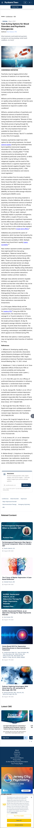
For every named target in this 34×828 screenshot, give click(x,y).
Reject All (18, 820)
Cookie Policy (14, 812)
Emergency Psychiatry (24, 504)
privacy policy (6, 490)
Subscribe (25, 485)
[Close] (31, 797)
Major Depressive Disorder (10, 501)
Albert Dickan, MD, (20, 654)
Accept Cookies (19, 825)
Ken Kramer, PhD (8, 617)
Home (3, 16)
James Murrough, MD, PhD (10, 694)
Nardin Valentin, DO (9, 548)
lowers (25, 242)
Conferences (9, 16)
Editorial (17, 756)
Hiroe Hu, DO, (20, 692)
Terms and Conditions (17, 758)
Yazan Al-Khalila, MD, (23, 652)
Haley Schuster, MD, (8, 655)
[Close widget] (31, 769)
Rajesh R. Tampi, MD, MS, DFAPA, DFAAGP (14, 657)
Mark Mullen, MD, (18, 655)
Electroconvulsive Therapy (9, 504)
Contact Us (17, 754)
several (3, 145)
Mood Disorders (14, 498)
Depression (24, 498)
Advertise (17, 752)
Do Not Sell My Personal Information (17, 762)
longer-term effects (22, 229)
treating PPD (7, 311)
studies (8, 145)
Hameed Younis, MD (9, 582)
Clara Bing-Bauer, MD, (8, 654)
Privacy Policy (17, 760)
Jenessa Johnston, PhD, (10, 692)
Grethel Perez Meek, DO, (10, 652)
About (17, 750)
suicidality (4, 245)
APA (4, 507)
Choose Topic (15, 7)
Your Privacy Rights (17, 763)
